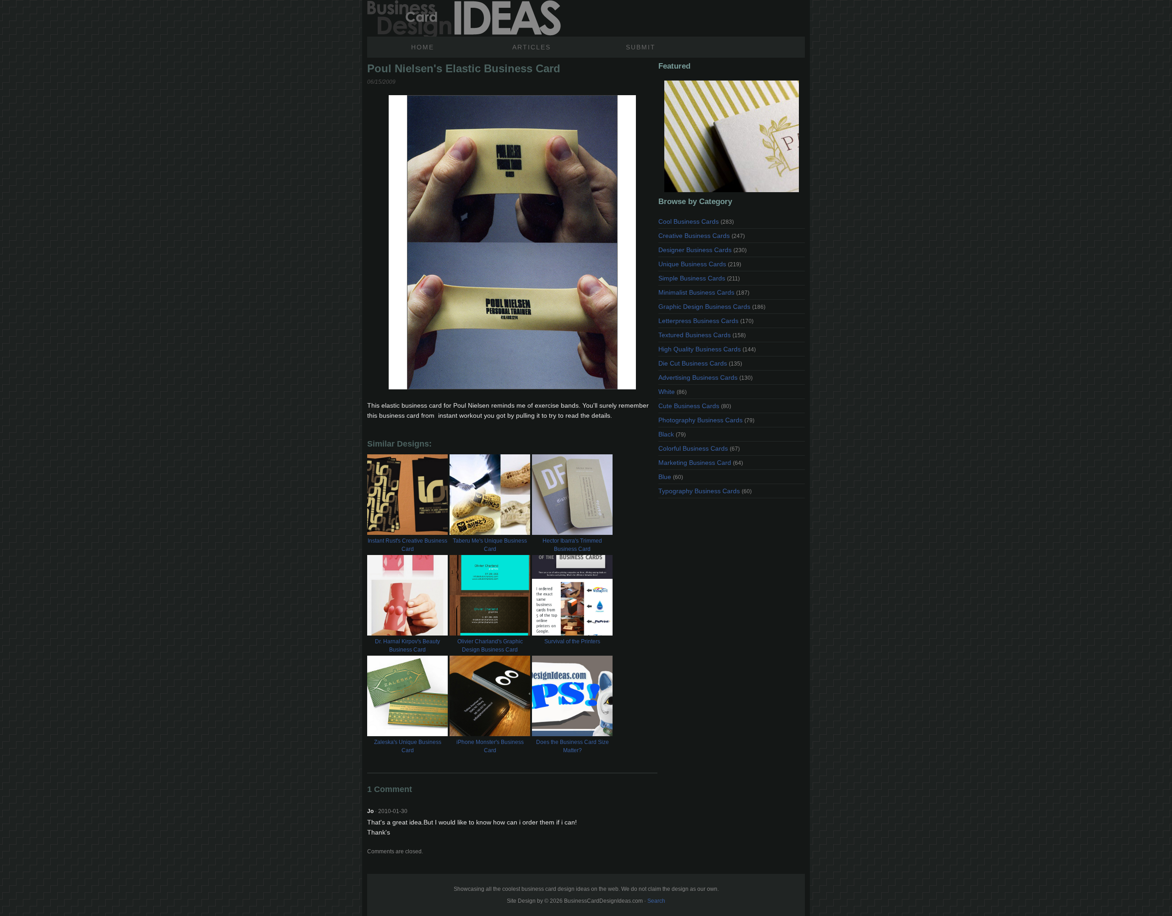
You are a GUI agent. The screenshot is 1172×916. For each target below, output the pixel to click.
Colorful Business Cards (699, 448)
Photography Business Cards (706, 420)
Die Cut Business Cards (700, 363)
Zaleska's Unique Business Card (407, 746)
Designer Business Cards (702, 249)
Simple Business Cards (699, 278)
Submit (641, 47)
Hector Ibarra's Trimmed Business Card (572, 545)
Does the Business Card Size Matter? (572, 746)
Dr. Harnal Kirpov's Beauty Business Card (407, 645)
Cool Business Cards (696, 221)
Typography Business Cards (705, 491)
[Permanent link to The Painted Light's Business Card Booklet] (731, 136)
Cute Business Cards (694, 406)
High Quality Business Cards (707, 349)
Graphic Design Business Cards (711, 306)
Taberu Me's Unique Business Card (490, 545)
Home (422, 47)
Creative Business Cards (701, 235)
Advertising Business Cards (705, 377)
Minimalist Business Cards (703, 292)
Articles (531, 47)
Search (656, 901)
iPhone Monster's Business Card (490, 746)
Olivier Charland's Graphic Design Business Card (490, 645)
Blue (670, 476)
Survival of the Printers (572, 641)
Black (672, 434)
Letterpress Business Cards (706, 320)
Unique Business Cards (699, 264)
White (672, 391)
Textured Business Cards (702, 335)
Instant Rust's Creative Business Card (407, 545)
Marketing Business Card (700, 462)
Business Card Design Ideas (464, 18)
